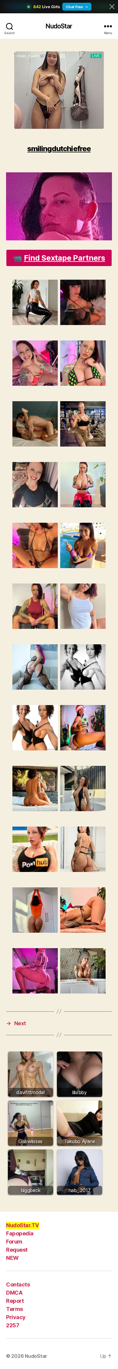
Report (15, 1301)
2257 (12, 1325)
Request (17, 1250)
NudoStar (59, 26)
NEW (12, 1258)
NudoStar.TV (22, 1225)
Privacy (16, 1317)
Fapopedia (20, 1233)
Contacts (18, 1284)
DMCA (14, 1292)
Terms (14, 1309)
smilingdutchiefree (58, 148)
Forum (14, 1241)
